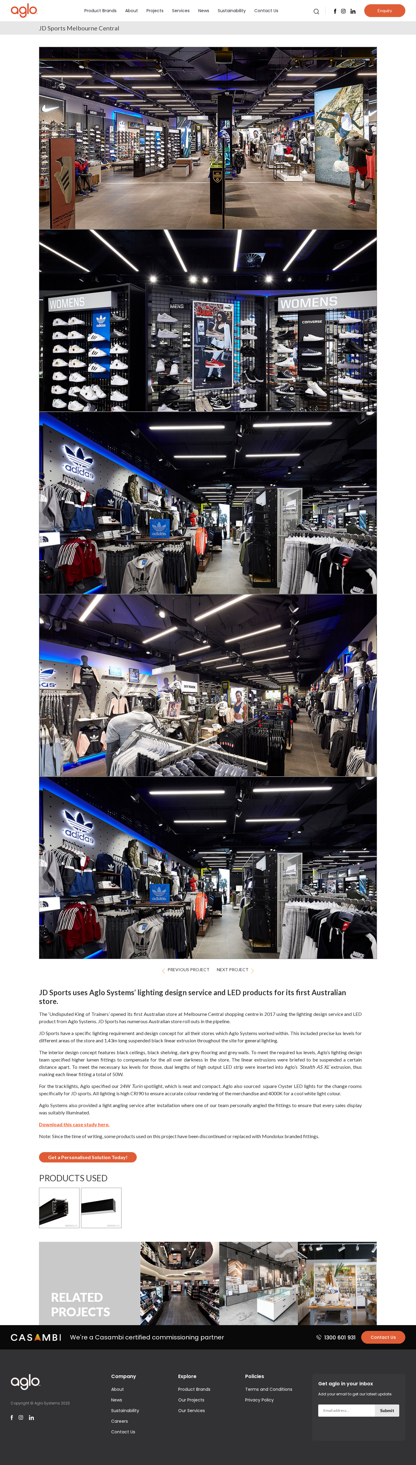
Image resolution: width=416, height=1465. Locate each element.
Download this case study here (73, 1124)
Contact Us (266, 11)
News (203, 11)
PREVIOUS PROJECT (188, 969)
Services (181, 11)
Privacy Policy (259, 1400)
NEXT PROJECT (233, 969)
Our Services (191, 1411)
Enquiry (385, 10)
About (131, 11)
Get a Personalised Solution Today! (88, 1157)
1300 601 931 (340, 1337)
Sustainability (232, 11)
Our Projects (191, 1400)
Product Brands (100, 11)
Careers (119, 1421)
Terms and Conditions (268, 1389)
